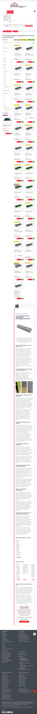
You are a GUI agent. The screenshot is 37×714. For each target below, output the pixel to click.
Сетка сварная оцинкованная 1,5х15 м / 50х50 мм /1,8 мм (18, 94)
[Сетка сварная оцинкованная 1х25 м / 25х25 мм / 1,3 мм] (18, 128)
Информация (4, 631)
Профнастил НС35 (5, 684)
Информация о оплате (22, 640)
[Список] (34, 42)
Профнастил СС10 (5, 677)
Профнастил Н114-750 (22, 678)
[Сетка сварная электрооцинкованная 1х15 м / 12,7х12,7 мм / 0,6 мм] (29, 245)
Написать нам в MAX (24, 621)
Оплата (22, 24)
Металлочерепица (5, 658)
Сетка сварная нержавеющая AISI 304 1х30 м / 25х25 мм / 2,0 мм (29, 54)
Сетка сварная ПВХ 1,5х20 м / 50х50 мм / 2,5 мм (18, 192)
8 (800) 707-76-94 (28, 617)
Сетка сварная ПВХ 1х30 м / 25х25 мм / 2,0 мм (18, 211)
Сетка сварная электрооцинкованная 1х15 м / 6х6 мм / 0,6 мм (18, 272)
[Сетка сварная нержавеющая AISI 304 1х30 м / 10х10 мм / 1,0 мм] (18, 48)
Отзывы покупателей (29, 24)
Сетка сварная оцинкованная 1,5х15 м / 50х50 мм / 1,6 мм (18, 74)
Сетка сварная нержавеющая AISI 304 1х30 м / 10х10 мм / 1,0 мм (18, 54)
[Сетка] (32, 42)
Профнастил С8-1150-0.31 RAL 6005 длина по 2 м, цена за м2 (7, 126)
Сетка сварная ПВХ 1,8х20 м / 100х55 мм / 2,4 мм (29, 192)
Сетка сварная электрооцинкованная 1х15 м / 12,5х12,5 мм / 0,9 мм (18, 251)
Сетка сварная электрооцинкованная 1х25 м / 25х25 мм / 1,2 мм (29, 272)
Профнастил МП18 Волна (6, 681)
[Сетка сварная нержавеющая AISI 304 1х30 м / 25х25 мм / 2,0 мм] (29, 48)
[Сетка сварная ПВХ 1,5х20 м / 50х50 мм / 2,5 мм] (18, 187)
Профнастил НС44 (5, 687)
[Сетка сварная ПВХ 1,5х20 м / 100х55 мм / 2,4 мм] (29, 168)
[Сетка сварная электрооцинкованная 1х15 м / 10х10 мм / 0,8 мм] (29, 225)
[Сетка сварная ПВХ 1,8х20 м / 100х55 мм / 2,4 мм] (29, 187)
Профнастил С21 (5, 683)
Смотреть (18, 579)
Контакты (3, 647)
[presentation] (2, 124)
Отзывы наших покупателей (6, 648)
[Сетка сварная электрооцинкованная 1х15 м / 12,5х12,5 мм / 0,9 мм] (18, 245)
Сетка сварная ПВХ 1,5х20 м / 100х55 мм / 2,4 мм (29, 173)
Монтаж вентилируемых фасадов (24, 636)
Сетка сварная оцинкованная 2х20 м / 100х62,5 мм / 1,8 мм (29, 154)
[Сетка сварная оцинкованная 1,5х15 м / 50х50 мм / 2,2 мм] (29, 68)
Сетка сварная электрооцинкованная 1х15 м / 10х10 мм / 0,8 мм (29, 231)
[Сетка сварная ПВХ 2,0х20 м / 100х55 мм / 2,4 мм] (29, 206)
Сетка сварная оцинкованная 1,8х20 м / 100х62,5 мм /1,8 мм (18, 114)
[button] (4, 135)
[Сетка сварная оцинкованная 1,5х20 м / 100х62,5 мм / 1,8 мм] (29, 88)
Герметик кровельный (5, 696)
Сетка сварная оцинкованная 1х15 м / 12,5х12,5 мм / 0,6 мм (18, 291)
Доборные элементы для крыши (7, 699)
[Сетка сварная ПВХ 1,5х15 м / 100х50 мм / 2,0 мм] (18, 168)
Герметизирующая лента (6, 695)
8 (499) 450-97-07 (21, 617)
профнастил (18, 364)
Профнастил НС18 (5, 678)
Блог (24, 24)
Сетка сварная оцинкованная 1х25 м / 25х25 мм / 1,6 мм (29, 134)
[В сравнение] (11, 117)
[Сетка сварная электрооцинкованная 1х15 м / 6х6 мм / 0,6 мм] (18, 266)
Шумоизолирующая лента (6, 694)
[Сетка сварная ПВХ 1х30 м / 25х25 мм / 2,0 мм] (18, 206)
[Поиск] (34, 31)
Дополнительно (5, 651)
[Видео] (24, 39)
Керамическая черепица (6, 654)
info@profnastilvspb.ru (7, 18)
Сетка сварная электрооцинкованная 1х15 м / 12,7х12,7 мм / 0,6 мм (29, 251)
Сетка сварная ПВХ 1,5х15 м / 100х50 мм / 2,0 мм (18, 173)
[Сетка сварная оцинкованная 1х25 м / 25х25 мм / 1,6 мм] (29, 128)
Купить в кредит (4, 640)
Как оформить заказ (22, 635)
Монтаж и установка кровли (23, 637)
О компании (5, 24)
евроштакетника (24, 416)
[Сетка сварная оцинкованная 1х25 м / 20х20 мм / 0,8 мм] (29, 108)
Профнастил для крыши (6, 659)
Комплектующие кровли (6, 655)
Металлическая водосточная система (25, 690)
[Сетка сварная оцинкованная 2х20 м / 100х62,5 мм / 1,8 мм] (29, 148)
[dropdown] (2, 0)
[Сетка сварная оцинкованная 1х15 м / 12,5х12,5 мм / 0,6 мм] (18, 286)
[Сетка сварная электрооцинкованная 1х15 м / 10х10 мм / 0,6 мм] (18, 225)
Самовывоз (18, 24)
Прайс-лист (4, 636)
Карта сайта (4, 646)
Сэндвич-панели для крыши (6, 660)
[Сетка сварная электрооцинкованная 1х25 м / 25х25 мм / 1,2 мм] (29, 266)
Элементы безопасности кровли (7, 690)
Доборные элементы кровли (7, 653)
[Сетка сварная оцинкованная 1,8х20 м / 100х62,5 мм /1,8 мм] (18, 108)
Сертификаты (10, 24)
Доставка (14, 24)
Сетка (5, 33)
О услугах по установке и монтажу (24, 641)
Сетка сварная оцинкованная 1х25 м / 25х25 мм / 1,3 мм (18, 134)
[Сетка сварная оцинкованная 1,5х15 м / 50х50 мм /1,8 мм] (18, 88)
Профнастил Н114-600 (22, 677)
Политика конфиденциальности (7, 641)
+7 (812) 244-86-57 (8, 16)
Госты (3, 642)
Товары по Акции (10, 12)
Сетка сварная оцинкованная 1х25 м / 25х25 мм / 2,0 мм (18, 154)
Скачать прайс (10, 11)
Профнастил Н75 (21, 676)
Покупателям (21, 631)
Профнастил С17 (5, 676)
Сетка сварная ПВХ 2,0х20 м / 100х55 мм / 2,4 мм (29, 211)
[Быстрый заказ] (11, 133)
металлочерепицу (26, 460)
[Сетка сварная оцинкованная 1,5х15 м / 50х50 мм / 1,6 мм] (18, 68)
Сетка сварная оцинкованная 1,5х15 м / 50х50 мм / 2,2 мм (29, 74)
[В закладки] (11, 115)
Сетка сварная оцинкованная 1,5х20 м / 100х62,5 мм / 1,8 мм (29, 94)
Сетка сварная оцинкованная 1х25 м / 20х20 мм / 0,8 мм (29, 114)
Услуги (3, 637)
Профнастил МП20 (5, 682)
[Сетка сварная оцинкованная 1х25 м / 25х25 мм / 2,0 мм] (18, 148)
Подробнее (18, 557)
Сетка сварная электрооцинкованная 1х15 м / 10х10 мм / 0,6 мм (18, 231)
